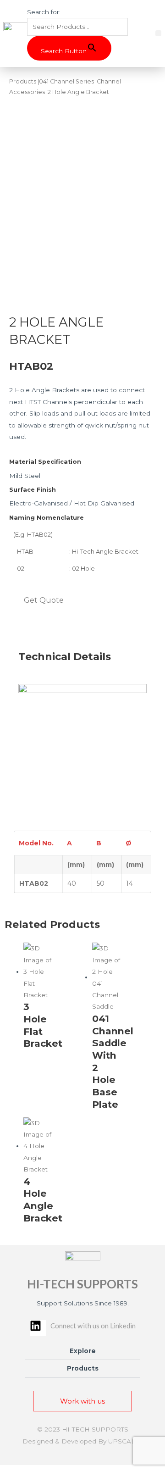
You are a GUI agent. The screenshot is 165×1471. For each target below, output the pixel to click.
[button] (158, 33)
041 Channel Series (66, 81)
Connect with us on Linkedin (93, 1325)
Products (22, 81)
